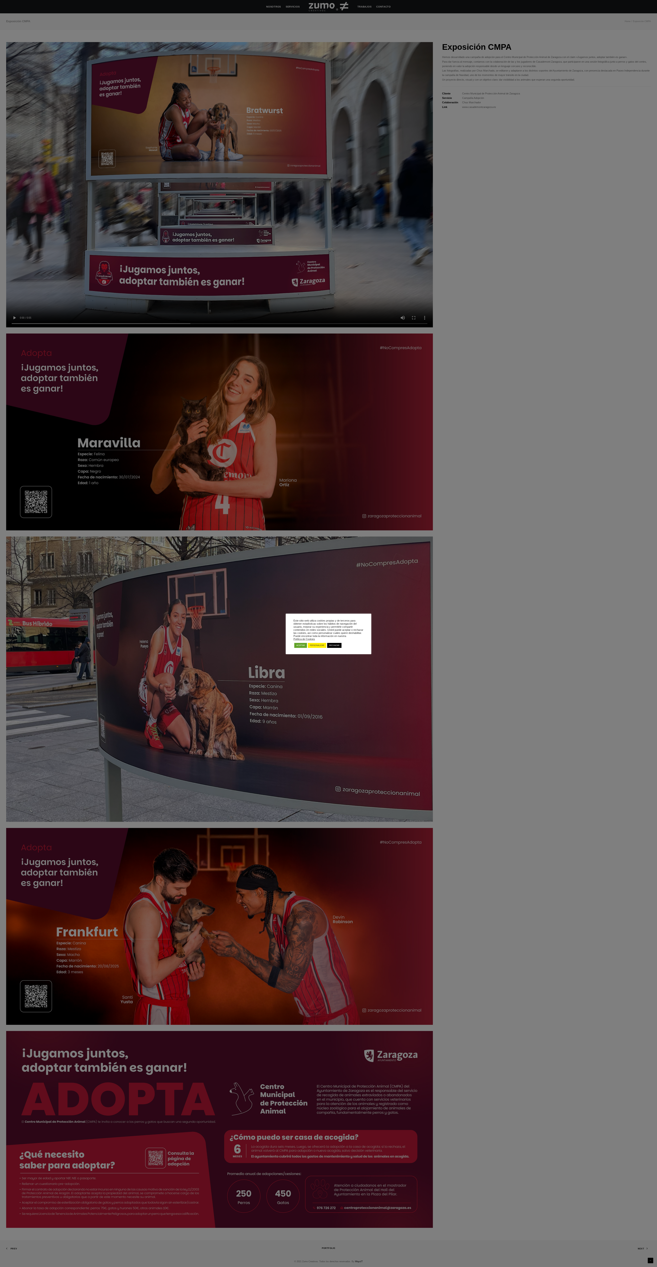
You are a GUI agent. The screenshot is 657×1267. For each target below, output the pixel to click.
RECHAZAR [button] (334, 645)
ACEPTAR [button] (300, 645)
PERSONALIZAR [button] (317, 645)
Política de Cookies (304, 639)
